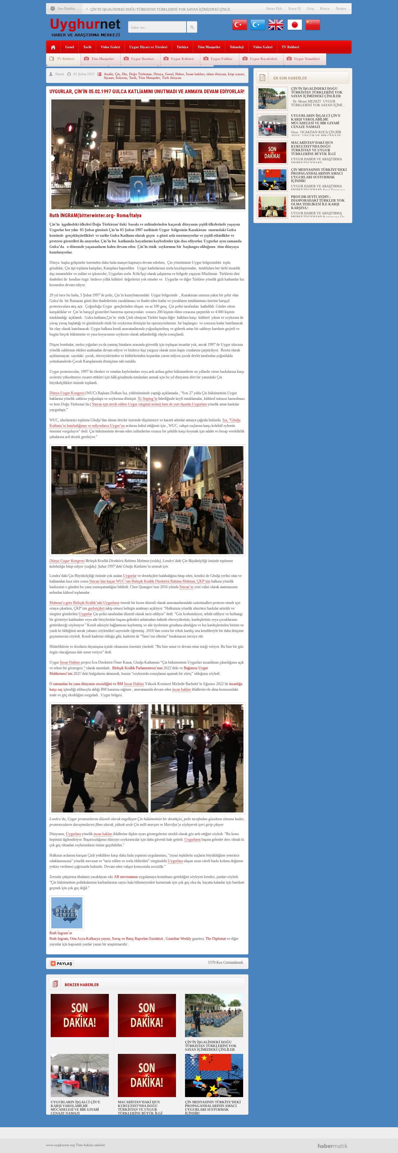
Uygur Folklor (222, 59)
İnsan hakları (195, 74)
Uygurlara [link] (199, 404)
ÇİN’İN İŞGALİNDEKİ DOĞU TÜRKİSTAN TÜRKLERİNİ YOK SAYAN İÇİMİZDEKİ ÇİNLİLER (162, 9)
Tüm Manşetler (209, 47)
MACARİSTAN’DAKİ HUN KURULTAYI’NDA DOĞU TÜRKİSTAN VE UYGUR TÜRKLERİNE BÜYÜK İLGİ (140, 1107)
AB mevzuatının (126, 877)
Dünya (158, 74)
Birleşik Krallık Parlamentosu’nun (137, 668)
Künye (325, 8)
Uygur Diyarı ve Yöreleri (148, 47)
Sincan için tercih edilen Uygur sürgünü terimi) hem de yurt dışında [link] (142, 404)
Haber (179, 74)
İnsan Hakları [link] (70, 662)
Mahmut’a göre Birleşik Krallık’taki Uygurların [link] (84, 603)
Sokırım (121, 78)
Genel (69, 47)
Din (124, 74)
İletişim (341, 8)
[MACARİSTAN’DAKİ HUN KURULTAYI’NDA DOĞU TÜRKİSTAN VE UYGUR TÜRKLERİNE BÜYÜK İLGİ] (147, 1096)
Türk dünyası (171, 78)
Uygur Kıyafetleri (263, 59)
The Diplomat (216, 938)
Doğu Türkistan (140, 74)
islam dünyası (216, 74)
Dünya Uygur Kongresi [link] (67, 393)
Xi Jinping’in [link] (147, 398)
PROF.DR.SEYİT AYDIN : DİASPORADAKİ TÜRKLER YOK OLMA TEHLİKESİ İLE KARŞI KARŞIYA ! (318, 202)
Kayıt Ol (295, 8)
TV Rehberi (290, 47)
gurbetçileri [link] (96, 608)
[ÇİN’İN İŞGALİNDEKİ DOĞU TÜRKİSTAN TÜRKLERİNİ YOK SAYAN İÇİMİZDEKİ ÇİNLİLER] (214, 1036)
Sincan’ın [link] (186, 587)
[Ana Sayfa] (53, 47)
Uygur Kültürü (182, 59)
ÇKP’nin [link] (203, 581)
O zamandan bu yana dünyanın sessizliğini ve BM (86, 684)
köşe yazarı (236, 74)
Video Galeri (110, 47)
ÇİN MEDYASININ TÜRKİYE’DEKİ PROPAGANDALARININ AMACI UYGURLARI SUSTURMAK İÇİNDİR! (213, 1107)
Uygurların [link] (192, 839)
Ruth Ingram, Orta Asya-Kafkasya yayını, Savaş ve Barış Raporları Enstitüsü (106, 938)
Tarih (87, 47)
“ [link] (84, 668)
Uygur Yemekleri (307, 59)
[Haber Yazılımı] (335, 1145)
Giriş (310, 8)
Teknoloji (237, 47)
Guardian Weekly (178, 938)
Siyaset (109, 78)
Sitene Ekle (274, 8)
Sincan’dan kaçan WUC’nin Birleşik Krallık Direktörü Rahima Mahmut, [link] (143, 581)
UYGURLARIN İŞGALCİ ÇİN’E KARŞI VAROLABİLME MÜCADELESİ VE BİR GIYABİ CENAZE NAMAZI (75, 1107)
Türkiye (182, 47)
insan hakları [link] (181, 689)
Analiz (108, 74)
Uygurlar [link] (130, 576)
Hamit (59, 74)
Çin (117, 74)
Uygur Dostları (142, 59)
